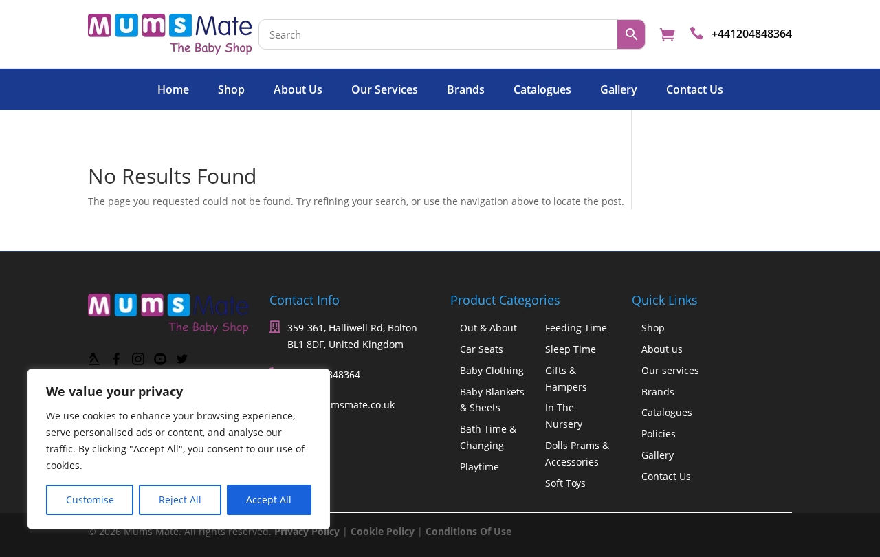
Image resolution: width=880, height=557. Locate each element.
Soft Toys (565, 483)
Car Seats (481, 349)
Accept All (269, 499)
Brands (466, 91)
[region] (179, 449)
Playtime (479, 466)
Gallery (618, 91)
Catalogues (542, 91)
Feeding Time (576, 327)
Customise (90, 499)
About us (298, 91)
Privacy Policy (307, 531)
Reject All (180, 499)
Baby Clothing (492, 370)
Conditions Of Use (469, 531)
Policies (658, 433)
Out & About (488, 327)
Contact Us (694, 91)
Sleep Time (570, 349)
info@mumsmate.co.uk (342, 404)
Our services (384, 91)
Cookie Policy (383, 531)
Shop (231, 91)
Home (173, 91)
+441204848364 (752, 33)
